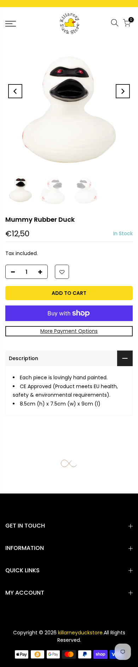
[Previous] (15, 91)
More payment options (69, 331)
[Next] (123, 91)
